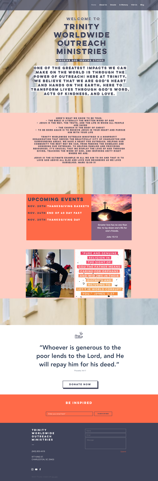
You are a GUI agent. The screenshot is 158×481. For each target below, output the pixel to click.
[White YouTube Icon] (36, 469)
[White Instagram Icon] (32, 469)
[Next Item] (127, 273)
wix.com (55, 477)
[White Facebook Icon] (40, 469)
